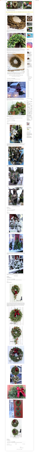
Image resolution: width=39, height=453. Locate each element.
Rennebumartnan (30, 117)
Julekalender (31, 110)
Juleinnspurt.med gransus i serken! (11, 123)
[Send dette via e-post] (12, 78)
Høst (31, 109)
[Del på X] (13, 78)
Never (30, 116)
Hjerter (30, 109)
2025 (27, 70)
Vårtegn (27, 120)
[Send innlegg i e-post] (11, 78)
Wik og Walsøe (29, 120)
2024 (27, 71)
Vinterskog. (29, 79)
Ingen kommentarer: (9, 78)
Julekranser (12, 442)
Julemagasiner (31, 111)
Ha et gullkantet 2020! (10, 14)
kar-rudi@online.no (18, 76)
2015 (27, 92)
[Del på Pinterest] (14, 78)
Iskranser (27, 110)
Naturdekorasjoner (17, 442)
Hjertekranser (28, 109)
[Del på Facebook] (14, 78)
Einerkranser (28, 105)
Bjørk (31, 101)
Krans (27, 112)
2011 (27, 95)
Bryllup (29, 103)
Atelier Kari (9, 210)
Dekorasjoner (12, 210)
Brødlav (31, 103)
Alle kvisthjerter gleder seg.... (31, 63)
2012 (27, 94)
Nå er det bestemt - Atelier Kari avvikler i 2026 (31, 53)
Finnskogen (31, 106)
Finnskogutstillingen (28, 107)
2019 (27, 75)
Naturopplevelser (28, 116)
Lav (27, 113)
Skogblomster (28, 118)
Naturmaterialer (20, 442)
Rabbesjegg (28, 117)
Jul (13, 210)
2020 (27, 74)
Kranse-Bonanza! (9, 282)
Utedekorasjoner (28, 119)
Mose (27, 114)
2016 (27, 91)
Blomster (28, 102)
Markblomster (29, 113)
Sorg (31, 118)
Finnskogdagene (28, 106)
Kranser (15, 442)
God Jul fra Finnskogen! (10, 80)
